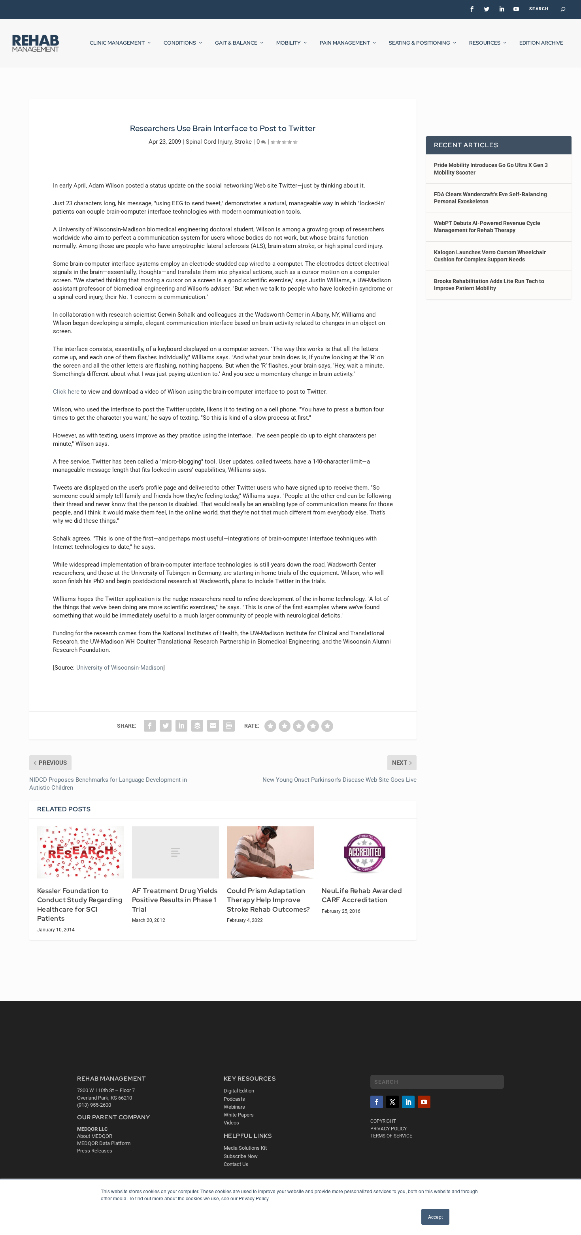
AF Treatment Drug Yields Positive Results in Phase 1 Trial (175, 900)
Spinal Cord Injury (209, 141)
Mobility (288, 43)
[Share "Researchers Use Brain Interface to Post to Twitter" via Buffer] (197, 726)
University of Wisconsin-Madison (119, 667)
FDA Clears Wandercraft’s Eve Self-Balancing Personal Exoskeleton (490, 198)
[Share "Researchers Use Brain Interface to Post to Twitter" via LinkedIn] (181, 726)
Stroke (243, 141)
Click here (66, 391)
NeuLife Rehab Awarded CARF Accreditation (362, 895)
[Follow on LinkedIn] (408, 1102)
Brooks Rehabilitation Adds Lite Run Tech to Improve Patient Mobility (489, 284)
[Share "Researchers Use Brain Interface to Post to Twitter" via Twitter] (166, 726)
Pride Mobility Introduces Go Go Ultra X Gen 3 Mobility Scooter (491, 168)
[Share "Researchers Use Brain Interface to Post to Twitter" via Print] (229, 726)
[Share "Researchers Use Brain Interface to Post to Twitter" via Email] (213, 726)
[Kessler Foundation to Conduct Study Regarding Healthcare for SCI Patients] (80, 852)
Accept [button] (435, 1216)
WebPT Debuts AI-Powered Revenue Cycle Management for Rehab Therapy (487, 226)
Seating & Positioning (419, 43)
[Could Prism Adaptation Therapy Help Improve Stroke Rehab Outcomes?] (270, 852)
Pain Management (345, 43)
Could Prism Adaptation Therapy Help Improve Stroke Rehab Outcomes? (268, 900)
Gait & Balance (236, 43)
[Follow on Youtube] (424, 1102)
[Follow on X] (392, 1102)
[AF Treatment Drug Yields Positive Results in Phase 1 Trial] (175, 852)
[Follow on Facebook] (376, 1102)
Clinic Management (117, 43)
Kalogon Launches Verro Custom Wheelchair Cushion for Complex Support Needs (490, 256)
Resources (484, 43)
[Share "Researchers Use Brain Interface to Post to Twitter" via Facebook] (150, 726)
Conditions (180, 43)
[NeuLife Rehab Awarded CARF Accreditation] (365, 852)
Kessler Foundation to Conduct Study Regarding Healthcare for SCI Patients (80, 904)
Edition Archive (541, 43)
